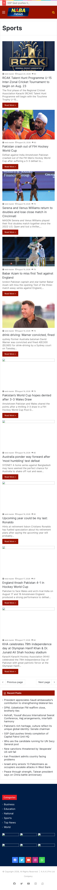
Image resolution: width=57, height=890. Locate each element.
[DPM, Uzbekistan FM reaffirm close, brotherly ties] (28, 838)
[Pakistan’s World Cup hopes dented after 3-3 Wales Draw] (28, 373)
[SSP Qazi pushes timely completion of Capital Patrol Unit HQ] (28, 848)
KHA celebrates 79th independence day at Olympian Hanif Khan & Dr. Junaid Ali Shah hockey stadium (27, 648)
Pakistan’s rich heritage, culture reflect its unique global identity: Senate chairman (28, 727)
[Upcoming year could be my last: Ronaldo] (28, 496)
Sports (8, 818)
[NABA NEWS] (18, 12)
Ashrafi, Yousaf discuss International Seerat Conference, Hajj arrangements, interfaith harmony (29, 718)
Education (9, 808)
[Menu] (3, 13)
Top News (10, 822)
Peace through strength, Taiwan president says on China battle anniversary (28, 773)
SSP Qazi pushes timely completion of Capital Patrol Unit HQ (26, 735)
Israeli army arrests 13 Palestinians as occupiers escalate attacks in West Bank (27, 766)
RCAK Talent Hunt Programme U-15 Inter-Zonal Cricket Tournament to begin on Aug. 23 (27, 82)
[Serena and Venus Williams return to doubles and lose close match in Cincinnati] (28, 186)
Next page (44, 682)
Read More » (10, 105)
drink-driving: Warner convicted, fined (28, 335)
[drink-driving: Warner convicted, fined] (28, 313)
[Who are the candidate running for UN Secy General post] (46, 848)
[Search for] (53, 13)
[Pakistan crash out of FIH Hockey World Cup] (28, 124)
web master (9, 74)
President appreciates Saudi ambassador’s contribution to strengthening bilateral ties (28, 702)
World (7, 827)
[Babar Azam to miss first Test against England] (28, 251)
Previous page (15, 682)
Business (9, 804)
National (8, 813)
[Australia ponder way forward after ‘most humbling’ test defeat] (28, 435)
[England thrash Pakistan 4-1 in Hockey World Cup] (28, 561)
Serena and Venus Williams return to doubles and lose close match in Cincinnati (27, 212)
